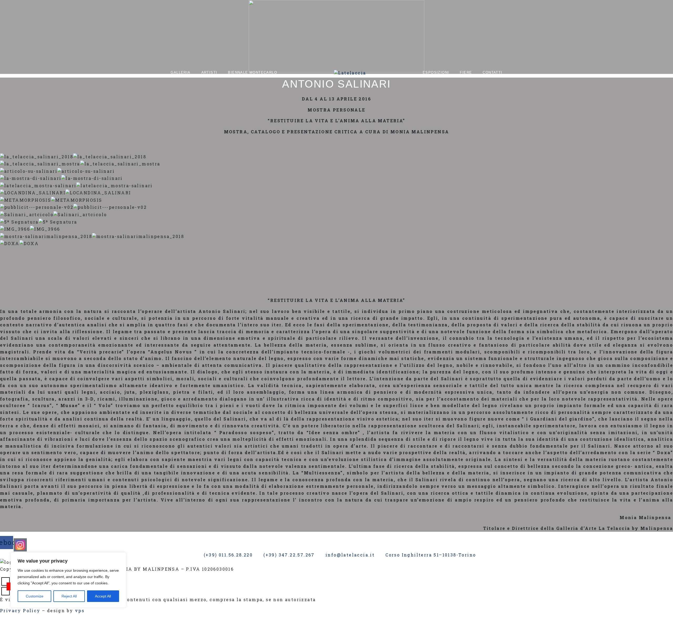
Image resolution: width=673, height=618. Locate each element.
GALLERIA (180, 72)
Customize (34, 596)
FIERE (466, 72)
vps (79, 610)
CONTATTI (492, 72)
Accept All (103, 596)
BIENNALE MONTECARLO (252, 72)
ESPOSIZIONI (436, 72)
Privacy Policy (20, 610)
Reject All (69, 596)
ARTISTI (209, 72)
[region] (68, 579)
